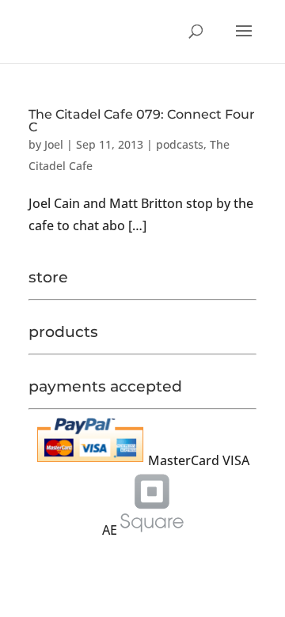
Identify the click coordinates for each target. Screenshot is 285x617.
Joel (53, 144)
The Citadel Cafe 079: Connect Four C (141, 120)
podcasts (179, 144)
